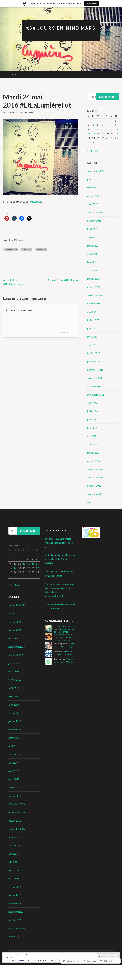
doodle (27, 249)
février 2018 (93, 278)
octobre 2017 (94, 303)
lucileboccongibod (63, 634)
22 (116, 133)
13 (107, 129)
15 (116, 129)
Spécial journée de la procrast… (64, 630)
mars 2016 (92, 444)
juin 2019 (92, 229)
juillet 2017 (93, 320)
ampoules (11, 249)
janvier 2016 (93, 460)
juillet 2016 (93, 411)
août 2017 (92, 311)
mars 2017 (92, 344)
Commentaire (66, 332)
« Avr (89, 150)
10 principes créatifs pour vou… (63, 639)
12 (102, 129)
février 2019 (93, 245)
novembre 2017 (95, 295)
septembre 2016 (95, 394)
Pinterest (35, 201)
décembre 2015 (95, 469)
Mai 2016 (92, 427)
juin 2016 (92, 419)
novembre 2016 (95, 378)
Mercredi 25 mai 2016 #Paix (62, 280)
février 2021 (93, 187)
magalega (27, 112)
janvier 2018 (93, 286)
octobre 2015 (94, 485)
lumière (41, 249)
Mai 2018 (92, 262)
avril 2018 (92, 270)
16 (89, 133)
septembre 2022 (95, 170)
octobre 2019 (94, 220)
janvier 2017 (93, 361)
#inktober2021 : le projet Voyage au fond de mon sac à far (59, 542)
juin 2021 (92, 179)
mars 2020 (92, 204)
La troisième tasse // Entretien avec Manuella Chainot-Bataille (60, 559)
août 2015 (92, 502)
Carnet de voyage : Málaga (65, 645)
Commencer (91, 4)
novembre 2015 (95, 477)
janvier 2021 (93, 195)
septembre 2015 (95, 494)
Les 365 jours (16, 239)
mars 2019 (92, 237)
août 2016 (92, 402)
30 (89, 142)
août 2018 (92, 253)
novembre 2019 (95, 212)
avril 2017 (92, 336)
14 (112, 129)
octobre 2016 (94, 386)
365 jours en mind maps (61, 28)
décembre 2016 (95, 369)
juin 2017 (92, 328)
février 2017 (93, 353)
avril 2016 (92, 436)
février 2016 (93, 452)
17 (93, 133)
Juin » (96, 150)
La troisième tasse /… (64, 626)
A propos (17, 74)
